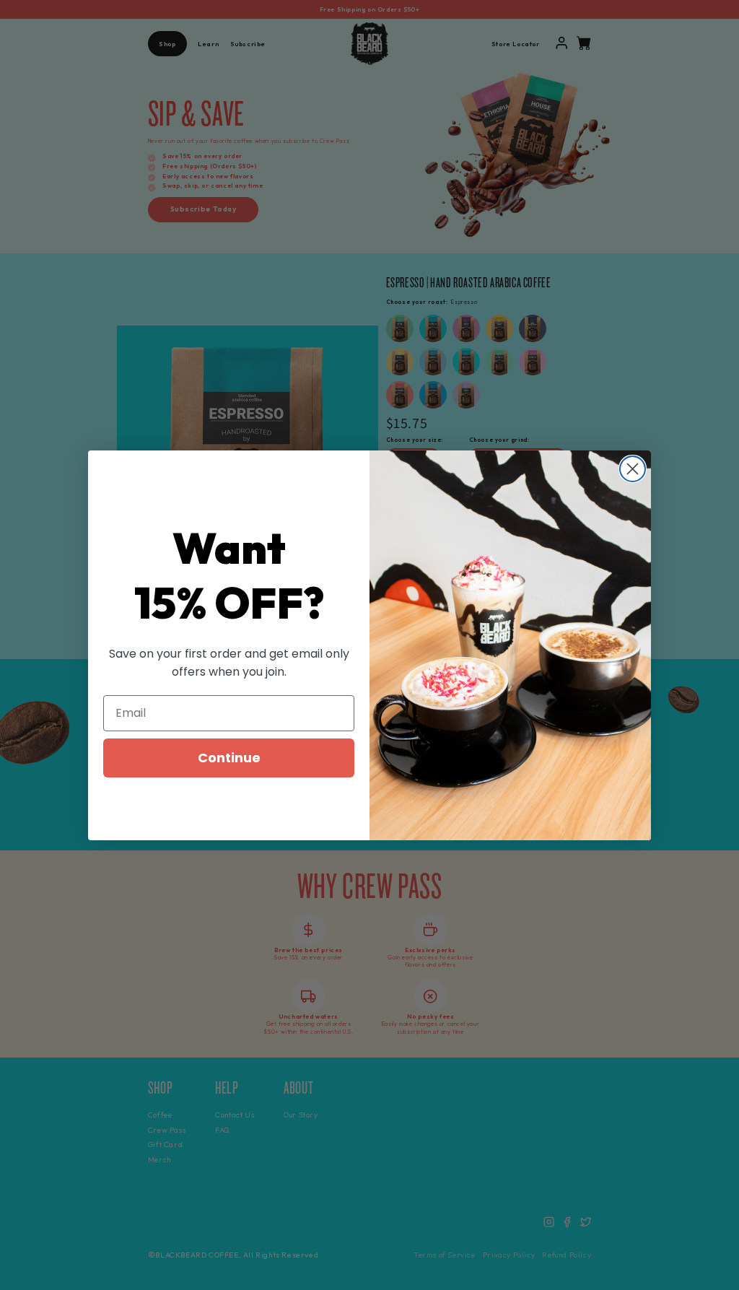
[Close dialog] (632, 468)
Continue (229, 758)
